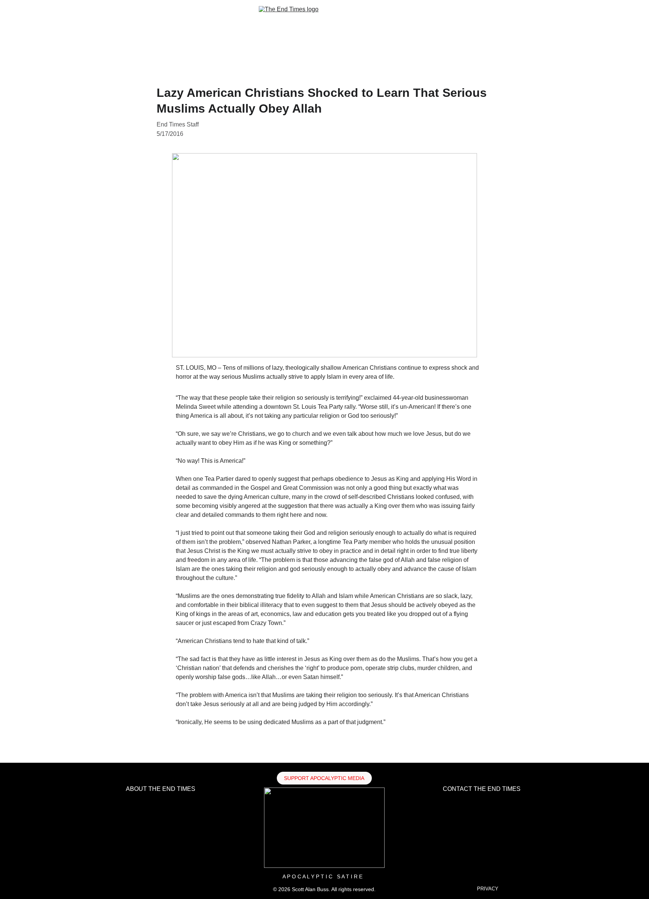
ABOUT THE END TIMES (160, 789)
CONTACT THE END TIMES (482, 789)
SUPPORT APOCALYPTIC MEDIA (324, 778)
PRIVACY (487, 888)
